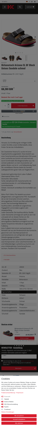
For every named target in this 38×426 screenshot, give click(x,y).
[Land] (27, 1)
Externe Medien (9, 401)
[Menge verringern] (8, 107)
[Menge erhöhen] (8, 104)
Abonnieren (18, 368)
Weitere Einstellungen (7, 412)
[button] (19, 112)
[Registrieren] (35, 1)
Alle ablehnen (19, 423)
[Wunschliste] (29, 1)
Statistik (6, 399)
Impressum (20, 392)
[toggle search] (20, 7)
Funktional (7, 409)
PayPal (6, 407)
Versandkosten (18, 132)
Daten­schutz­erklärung (8, 392)
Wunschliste (6, 116)
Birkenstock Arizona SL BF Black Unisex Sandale (24, 329)
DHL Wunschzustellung (11, 404)
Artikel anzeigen (24, 338)
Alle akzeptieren (19, 415)
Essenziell (7, 396)
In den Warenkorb (22, 106)
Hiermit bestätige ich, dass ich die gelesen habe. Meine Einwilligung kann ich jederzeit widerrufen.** (18, 362)
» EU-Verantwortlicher (9, 255)
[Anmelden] (32, 1)
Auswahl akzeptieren (19, 419)
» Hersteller (6, 260)
